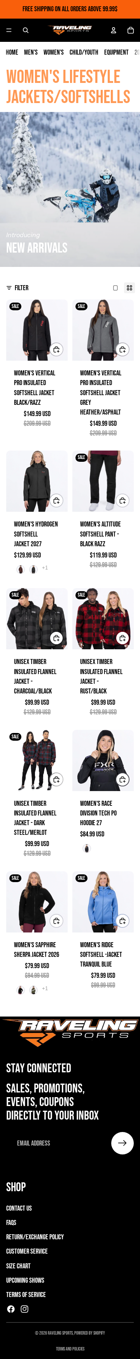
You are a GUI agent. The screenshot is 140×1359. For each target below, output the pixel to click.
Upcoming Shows (25, 1280)
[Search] (25, 30)
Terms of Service (26, 1295)
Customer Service (27, 1251)
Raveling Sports (60, 1333)
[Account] (113, 30)
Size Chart (18, 1266)
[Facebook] (11, 1309)
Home (12, 52)
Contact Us (19, 1208)
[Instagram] (24, 1309)
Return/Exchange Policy (35, 1237)
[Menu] (9, 30)
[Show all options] (45, 567)
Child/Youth (84, 52)
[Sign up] (122, 1143)
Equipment (116, 52)
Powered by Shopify (89, 1333)
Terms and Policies (70, 1349)
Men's (31, 52)
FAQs (11, 1223)
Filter (21, 288)
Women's (54, 52)
